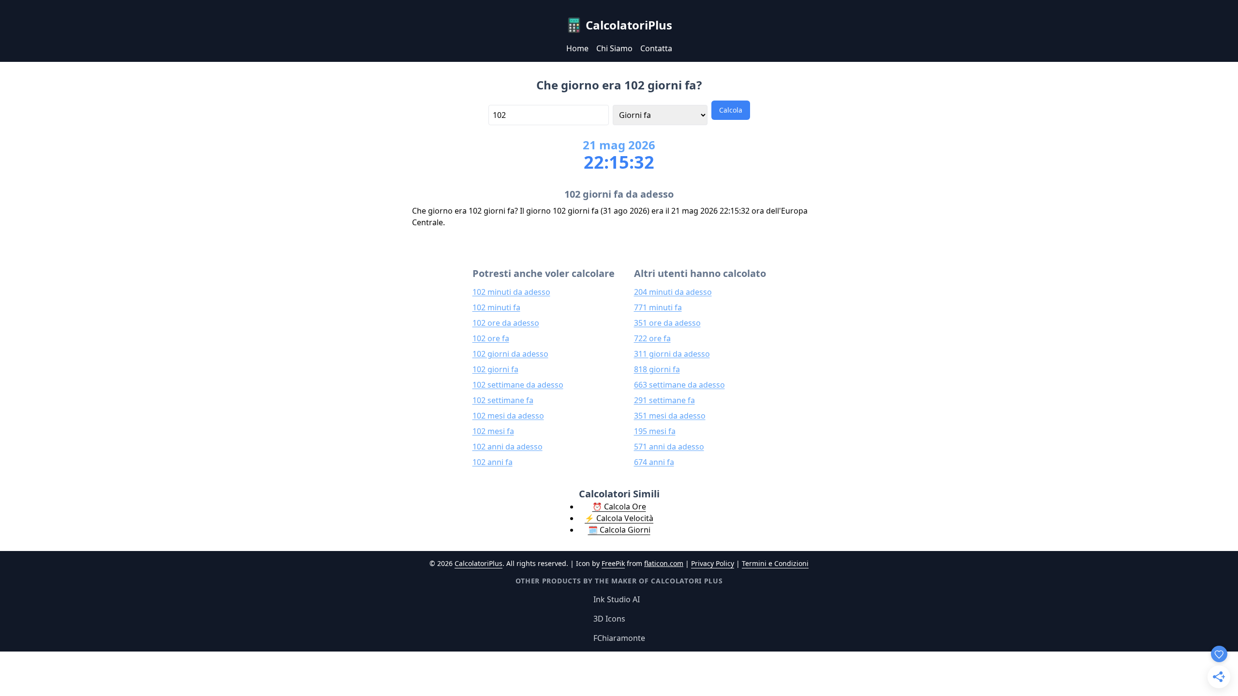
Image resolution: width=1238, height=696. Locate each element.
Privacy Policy (712, 563)
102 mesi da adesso (508, 415)
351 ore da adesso (667, 323)
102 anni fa (492, 462)
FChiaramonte (619, 638)
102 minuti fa (496, 307)
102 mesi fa (493, 431)
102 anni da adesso (507, 446)
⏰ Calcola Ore (619, 506)
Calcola (730, 110)
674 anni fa (654, 462)
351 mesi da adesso (670, 415)
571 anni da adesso (669, 446)
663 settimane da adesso (679, 384)
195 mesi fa (655, 431)
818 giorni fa (657, 369)
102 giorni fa (495, 369)
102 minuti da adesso (511, 292)
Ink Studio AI (616, 599)
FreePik (613, 563)
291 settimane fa (664, 400)
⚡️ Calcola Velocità (619, 518)
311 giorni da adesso (672, 353)
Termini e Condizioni (775, 563)
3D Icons (609, 618)
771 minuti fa (658, 307)
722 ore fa (652, 338)
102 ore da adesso (505, 323)
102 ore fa (490, 338)
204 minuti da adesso (673, 292)
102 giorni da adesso (510, 353)
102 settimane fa (502, 400)
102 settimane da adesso (517, 384)
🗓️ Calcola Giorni (619, 529)
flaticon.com (663, 563)
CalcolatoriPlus (478, 563)
